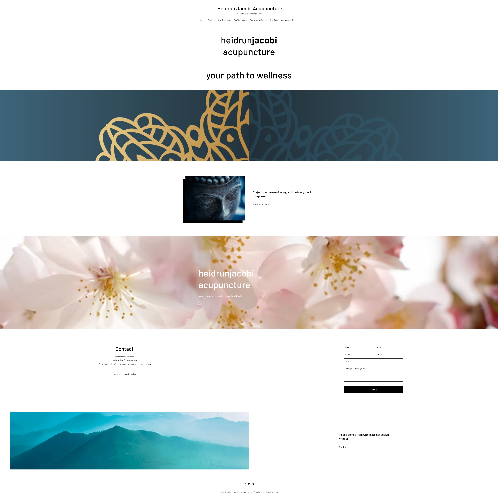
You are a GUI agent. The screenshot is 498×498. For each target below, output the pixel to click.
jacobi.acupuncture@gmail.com (124, 374)
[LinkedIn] (253, 483)
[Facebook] (245, 483)
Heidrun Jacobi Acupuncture (249, 8)
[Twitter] (249, 483)
